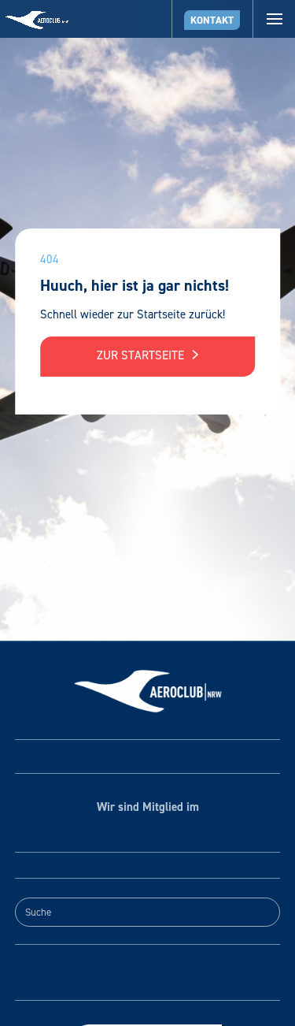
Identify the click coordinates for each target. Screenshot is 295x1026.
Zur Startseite (142, 355)
